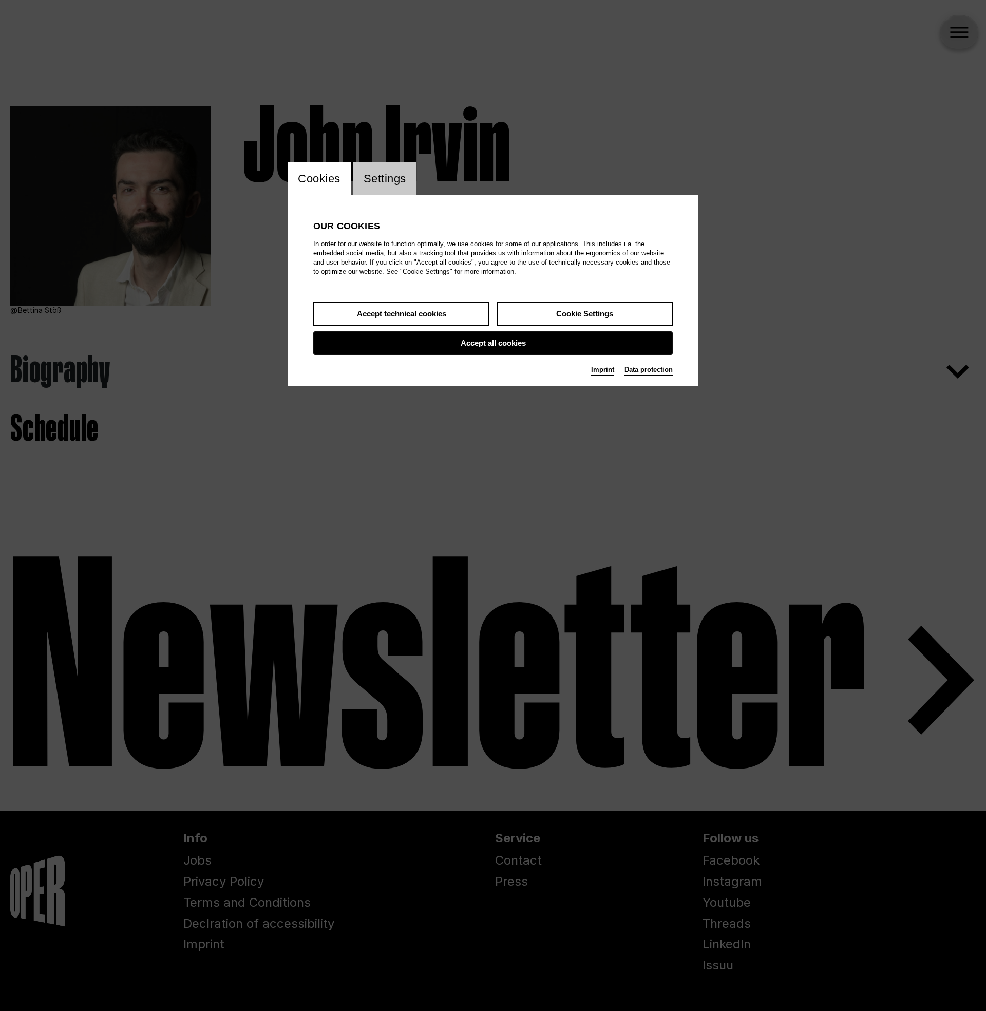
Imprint (602, 369)
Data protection (648, 369)
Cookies (319, 178)
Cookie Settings (584, 313)
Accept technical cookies (401, 313)
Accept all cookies (493, 343)
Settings (385, 178)
